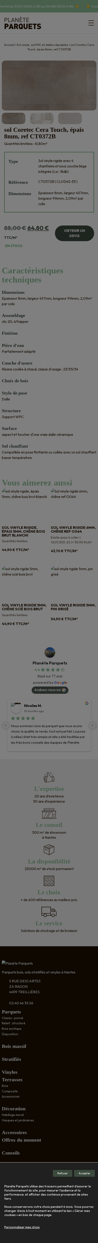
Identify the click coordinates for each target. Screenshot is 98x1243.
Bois (5, 1086)
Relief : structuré (13, 1023)
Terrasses (12, 1079)
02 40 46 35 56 (21, 1003)
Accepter (84, 1173)
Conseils (11, 1153)
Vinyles (10, 1072)
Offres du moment (21, 1140)
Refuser (62, 1173)
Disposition (10, 1034)
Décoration (14, 1108)
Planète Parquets (50, 663)
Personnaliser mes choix (22, 1227)
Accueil (9, 45)
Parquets (11, 1012)
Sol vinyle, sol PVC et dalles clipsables (42, 45)
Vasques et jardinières (18, 1120)
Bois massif (14, 1046)
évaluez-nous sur (47, 689)
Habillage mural (13, 1115)
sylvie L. (31, 705)
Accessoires (11, 1096)
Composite (10, 1091)
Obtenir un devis (74, 233)
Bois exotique (11, 1029)
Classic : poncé (12, 1018)
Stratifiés (11, 1059)
